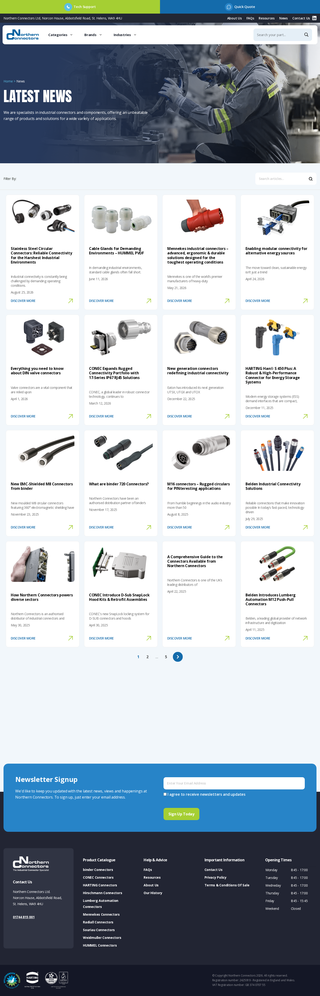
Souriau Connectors (99, 930)
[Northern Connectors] (23, 34)
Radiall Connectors (98, 922)
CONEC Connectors (98, 877)
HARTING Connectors (100, 885)
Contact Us (301, 18)
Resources (266, 18)
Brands (90, 34)
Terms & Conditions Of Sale (227, 885)
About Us (234, 18)
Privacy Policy (216, 877)
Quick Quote (244, 6)
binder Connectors (98, 869)
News (283, 18)
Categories (57, 34)
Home (8, 81)
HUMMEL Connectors (100, 945)
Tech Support (85, 6)
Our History (153, 893)
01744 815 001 (23, 917)
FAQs (250, 18)
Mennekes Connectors (101, 914)
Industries (122, 34)
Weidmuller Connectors (102, 937)
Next (178, 657)
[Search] (310, 180)
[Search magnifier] (307, 34)
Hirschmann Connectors (102, 893)
